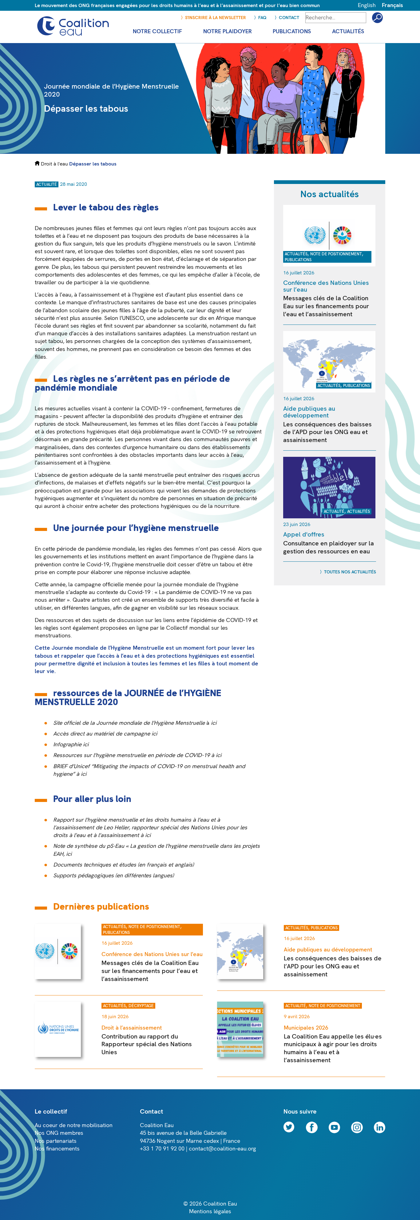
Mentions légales (210, 1211)
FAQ (262, 17)
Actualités (296, 254)
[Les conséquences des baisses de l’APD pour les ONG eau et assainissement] (329, 391)
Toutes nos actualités (350, 572)
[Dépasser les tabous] (282, 152)
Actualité (46, 184)
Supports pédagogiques (83, 875)
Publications (298, 260)
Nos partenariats (56, 1141)
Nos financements (57, 1149)
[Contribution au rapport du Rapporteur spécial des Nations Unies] (58, 1055)
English (367, 5)
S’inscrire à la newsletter (215, 17)
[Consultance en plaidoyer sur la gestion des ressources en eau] (329, 516)
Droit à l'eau (54, 164)
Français (392, 5)
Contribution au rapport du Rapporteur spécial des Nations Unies (146, 1044)
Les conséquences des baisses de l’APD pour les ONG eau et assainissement (327, 432)
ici (86, 744)
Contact (289, 17)
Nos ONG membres (59, 1133)
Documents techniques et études (94, 865)
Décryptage (141, 1006)
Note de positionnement (336, 254)
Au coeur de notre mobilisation (74, 1125)
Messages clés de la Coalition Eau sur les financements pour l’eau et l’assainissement (326, 306)
